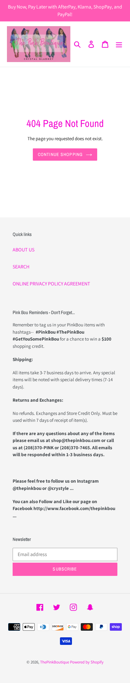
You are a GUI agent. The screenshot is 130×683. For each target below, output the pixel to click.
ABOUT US (23, 249)
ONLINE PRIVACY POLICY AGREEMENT (51, 283)
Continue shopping (60, 154)
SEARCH (21, 266)
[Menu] (119, 44)
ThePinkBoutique (54, 662)
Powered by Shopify (86, 662)
